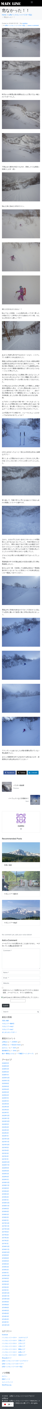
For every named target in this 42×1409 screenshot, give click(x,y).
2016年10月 (5, 1252)
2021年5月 (5, 1147)
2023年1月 (5, 1112)
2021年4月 (5, 1150)
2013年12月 (5, 1325)
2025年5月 (5, 1086)
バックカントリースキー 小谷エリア (13, 1346)
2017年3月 (5, 1237)
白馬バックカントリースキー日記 (15, 25)
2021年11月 (5, 1141)
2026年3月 (5, 1069)
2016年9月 (5, 1255)
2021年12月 (5, 1139)
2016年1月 (5, 1272)
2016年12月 (5, 1246)
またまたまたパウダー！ (9, 1032)
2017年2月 (5, 1240)
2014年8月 (5, 1304)
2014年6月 (5, 1307)
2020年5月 (5, 1168)
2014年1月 (5, 1322)
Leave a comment (33, 25)
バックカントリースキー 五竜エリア (13, 1340)
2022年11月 (5, 1118)
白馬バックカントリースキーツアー (13, 1364)
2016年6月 (5, 1258)
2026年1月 (5, 1075)
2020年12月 (5, 1162)
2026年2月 (5, 1072)
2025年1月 (5, 1098)
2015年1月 (5, 1290)
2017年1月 (5, 1243)
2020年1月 (5, 1179)
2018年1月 (5, 1220)
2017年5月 (5, 1232)
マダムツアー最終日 (8, 1023)
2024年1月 (5, 1101)
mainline (24, 23)
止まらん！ (5, 1047)
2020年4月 (5, 1171)
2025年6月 (5, 1083)
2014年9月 (5, 1302)
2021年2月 (5, 1156)
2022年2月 (5, 1133)
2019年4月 (5, 1191)
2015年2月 (5, 1287)
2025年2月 (5, 1095)
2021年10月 (5, 1144)
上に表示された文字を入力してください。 (25, 997)
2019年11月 (5, 1185)
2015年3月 (5, 1284)
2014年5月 (5, 1310)
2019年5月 (5, 1188)
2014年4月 (5, 1313)
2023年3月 (5, 1106)
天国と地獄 (5, 1020)
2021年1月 (5, 1159)
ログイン (4, 1376)
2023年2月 (5, 1109)
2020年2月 (5, 1176)
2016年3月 (5, 1267)
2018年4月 (5, 1211)
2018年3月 (5, 1214)
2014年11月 (5, 1296)
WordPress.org (6, 1385)
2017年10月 (5, 1229)
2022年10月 (5, 1121)
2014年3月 (5, 1316)
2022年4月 (5, 1127)
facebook (5, 1334)
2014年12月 (5, 1293)
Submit (5, 1006)
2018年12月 (5, 1203)
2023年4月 (5, 1104)
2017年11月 (5, 1226)
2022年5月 (5, 1124)
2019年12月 (5, 1182)
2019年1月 (5, 1200)
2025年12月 (5, 1077)
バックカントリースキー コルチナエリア (15, 1337)
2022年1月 (5, 1136)
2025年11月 (5, 1080)
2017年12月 (5, 1223)
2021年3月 (5, 1153)
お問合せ (4, 1042)
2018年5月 (5, 1208)
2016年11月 (5, 1249)
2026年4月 (5, 1066)
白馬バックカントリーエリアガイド (22, 1396)
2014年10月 (5, 1299)
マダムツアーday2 (7, 1026)
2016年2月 (5, 1269)
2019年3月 (5, 1194)
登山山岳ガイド (7, 1358)
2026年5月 (5, 1063)
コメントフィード (7, 1382)
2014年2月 (5, 1319)
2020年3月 (5, 1173)
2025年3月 (5, 1092)
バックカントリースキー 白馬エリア (13, 1352)
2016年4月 (5, 1264)
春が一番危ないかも (8, 1053)
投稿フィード (6, 1379)
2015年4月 (5, 1281)
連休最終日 (5, 1050)
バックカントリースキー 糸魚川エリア (14, 1355)
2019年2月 (5, 1197)
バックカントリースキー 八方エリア (13, 1343)
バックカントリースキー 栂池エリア (13, 1349)
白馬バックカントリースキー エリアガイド (15, 1361)
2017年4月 (5, 1235)
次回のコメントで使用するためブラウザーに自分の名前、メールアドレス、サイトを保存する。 (21, 991)
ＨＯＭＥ (5, 1396)
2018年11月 (5, 1206)
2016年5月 (5, 1261)
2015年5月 (5, 1278)
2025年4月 (5, 1089)
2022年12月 (5, 1115)
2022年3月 (5, 1130)
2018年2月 (5, 1217)
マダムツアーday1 (7, 1029)
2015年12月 (5, 1275)
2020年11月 (5, 1165)
